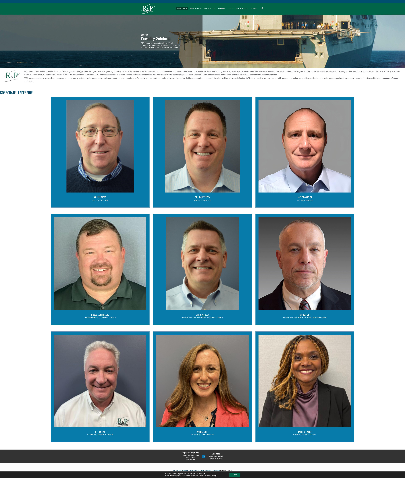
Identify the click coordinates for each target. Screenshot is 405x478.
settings (214, 476)
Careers (221, 8)
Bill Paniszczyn (202, 197)
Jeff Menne (100, 432)
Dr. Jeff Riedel (100, 197)
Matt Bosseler (305, 197)
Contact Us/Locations (238, 8)
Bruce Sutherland (100, 314)
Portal (254, 8)
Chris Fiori (305, 314)
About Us (181, 8)
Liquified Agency (226, 470)
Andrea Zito (202, 432)
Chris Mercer (202, 314)
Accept (235, 475)
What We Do (194, 8)
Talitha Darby (305, 432)
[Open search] (262, 8)
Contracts (209, 8)
